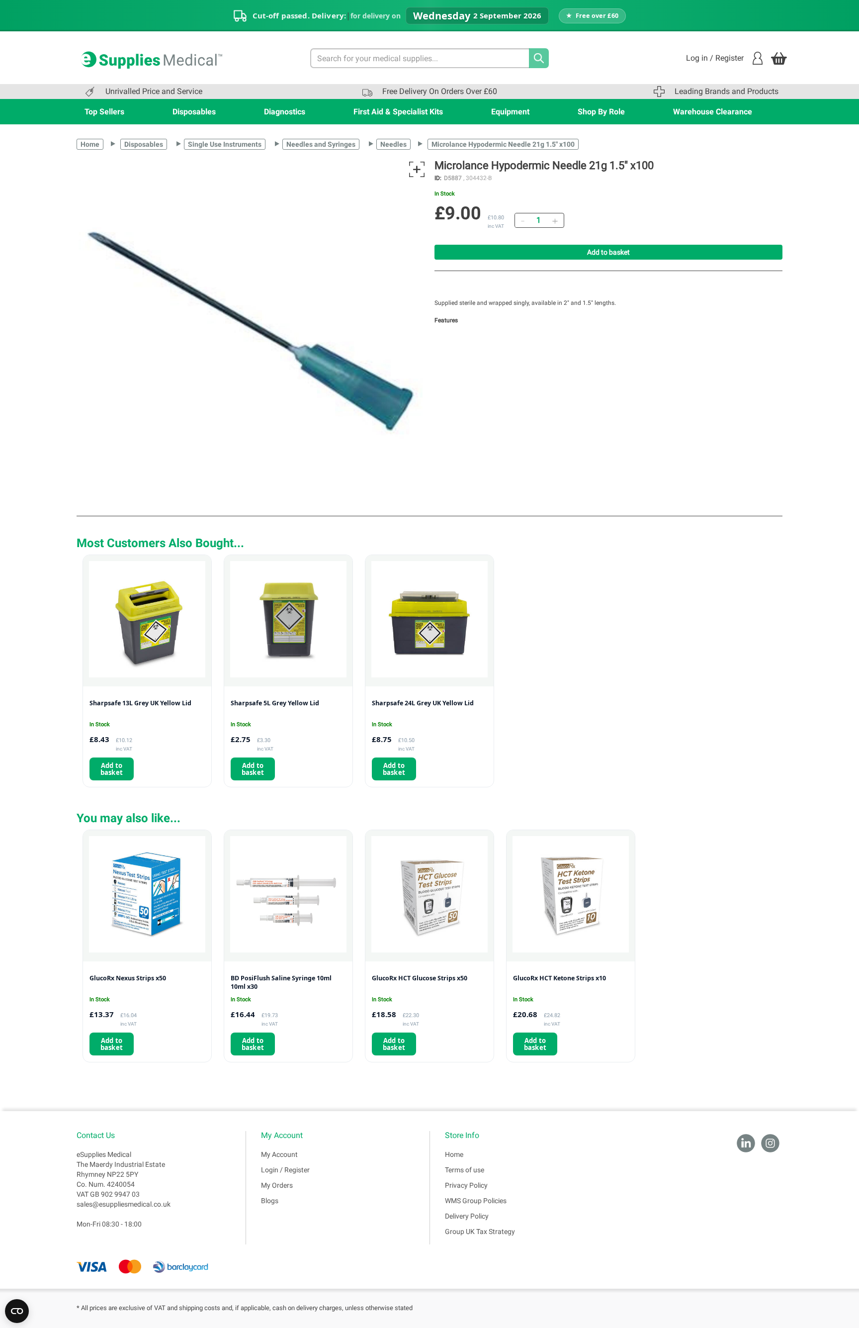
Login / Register (285, 1170)
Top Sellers (104, 111)
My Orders (277, 1185)
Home (90, 144)
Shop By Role (601, 111)
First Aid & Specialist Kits (398, 111)
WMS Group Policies (476, 1201)
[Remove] (522, 220)
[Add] (554, 220)
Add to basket (608, 252)
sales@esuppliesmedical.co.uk (124, 1204)
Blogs (269, 1201)
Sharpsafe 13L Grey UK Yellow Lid (140, 703)
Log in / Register (715, 58)
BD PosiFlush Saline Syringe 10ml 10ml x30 (281, 982)
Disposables (194, 111)
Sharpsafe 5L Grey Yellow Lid (275, 703)
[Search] (539, 58)
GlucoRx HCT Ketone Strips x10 (559, 978)
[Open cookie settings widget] (17, 1311)
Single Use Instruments (224, 144)
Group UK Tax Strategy (480, 1231)
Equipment (510, 111)
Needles (393, 144)
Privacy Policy (466, 1185)
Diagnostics (284, 111)
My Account (279, 1154)
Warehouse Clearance (712, 111)
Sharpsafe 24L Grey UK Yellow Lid (423, 703)
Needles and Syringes (320, 144)
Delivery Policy (467, 1216)
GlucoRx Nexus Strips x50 (127, 978)
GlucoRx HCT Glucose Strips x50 (419, 978)
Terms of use (464, 1170)
